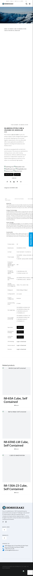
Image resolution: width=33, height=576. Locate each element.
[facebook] (3, 521)
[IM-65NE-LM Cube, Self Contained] (16, 425)
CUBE (15, 29)
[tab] (10, 197)
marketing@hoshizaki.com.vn (11, 550)
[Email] (20, 182)
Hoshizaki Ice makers (15, 224)
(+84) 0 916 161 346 (9, 548)
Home (5, 29)
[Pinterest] (17, 182)
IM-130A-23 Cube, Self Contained (15, 487)
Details (17, 405)
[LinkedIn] (14, 182)
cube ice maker (15, 134)
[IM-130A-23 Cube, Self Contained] (16, 468)
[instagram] (6, 521)
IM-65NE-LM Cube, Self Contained (16, 443)
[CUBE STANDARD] (16, 105)
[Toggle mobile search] (26, 4)
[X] (10, 182)
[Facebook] (7, 182)
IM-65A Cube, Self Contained (15, 400)
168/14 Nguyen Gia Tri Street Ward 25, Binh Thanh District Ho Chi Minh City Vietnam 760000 (16, 546)
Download (20, 327)
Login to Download (21, 341)
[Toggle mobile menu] (30, 4)
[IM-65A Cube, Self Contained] (16, 381)
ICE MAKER (10, 29)
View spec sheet (8, 174)
